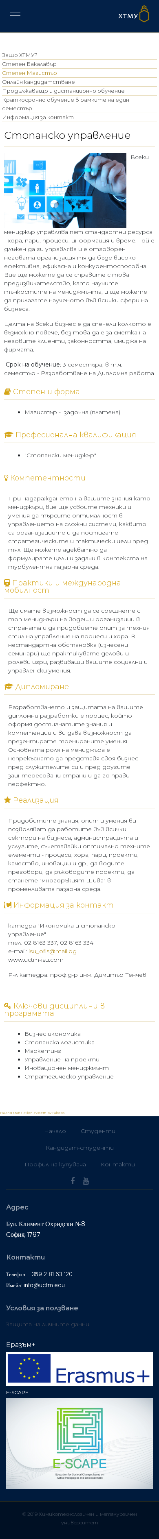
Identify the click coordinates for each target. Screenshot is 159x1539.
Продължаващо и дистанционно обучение (63, 90)
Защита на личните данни (47, 1324)
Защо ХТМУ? (20, 55)
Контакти (118, 1164)
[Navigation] (15, 16)
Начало (55, 1131)
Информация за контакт (38, 117)
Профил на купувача (55, 1164)
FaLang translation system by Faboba (32, 1113)
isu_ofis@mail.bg (53, 951)
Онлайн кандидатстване (38, 82)
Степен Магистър (29, 73)
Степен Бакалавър (29, 64)
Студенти (98, 1131)
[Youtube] (86, 1181)
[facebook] (73, 1181)
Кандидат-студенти (80, 1147)
